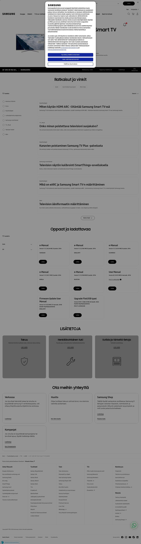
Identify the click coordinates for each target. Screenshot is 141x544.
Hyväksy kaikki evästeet (70, 55)
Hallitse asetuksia (70, 64)
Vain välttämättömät (70, 59)
